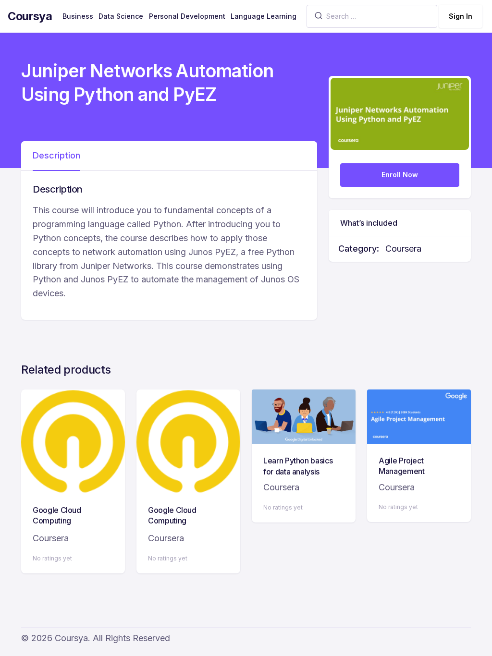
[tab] (56, 156)
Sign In (460, 16)
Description (56, 155)
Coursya (30, 16)
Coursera (403, 248)
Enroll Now (399, 174)
